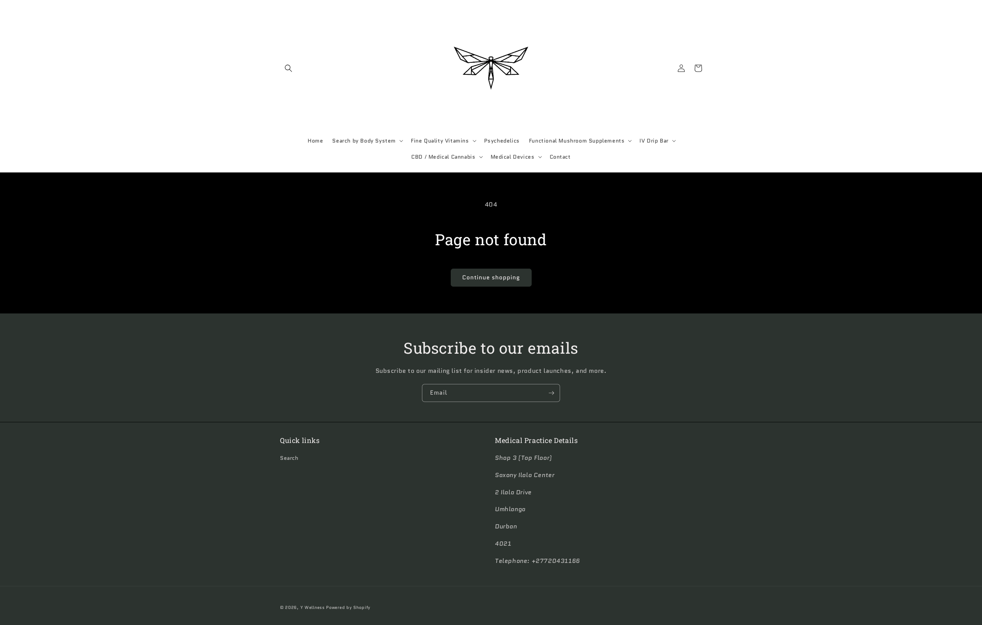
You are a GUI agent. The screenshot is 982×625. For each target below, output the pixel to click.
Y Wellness (312, 607)
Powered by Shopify (348, 607)
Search (289, 458)
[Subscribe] (551, 393)
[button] (288, 68)
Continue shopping (491, 277)
